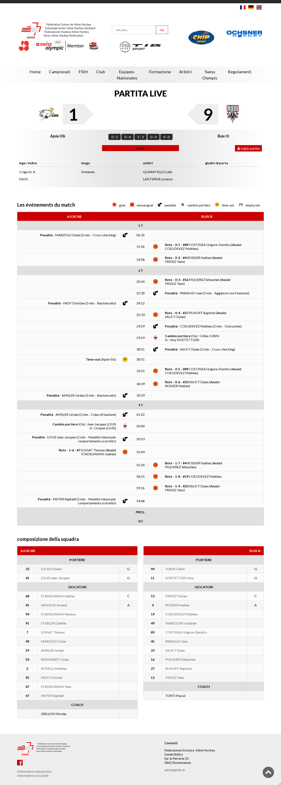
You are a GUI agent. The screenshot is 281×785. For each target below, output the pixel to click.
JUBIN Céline (175, 569)
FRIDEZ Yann (174, 677)
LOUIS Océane (51, 569)
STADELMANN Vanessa (58, 614)
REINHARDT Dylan (55, 659)
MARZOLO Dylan (53, 641)
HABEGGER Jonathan (181, 623)
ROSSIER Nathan (177, 605)
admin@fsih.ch (174, 770)
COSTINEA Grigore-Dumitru (186, 632)
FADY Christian (52, 677)
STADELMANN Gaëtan (58, 596)
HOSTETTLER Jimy (179, 578)
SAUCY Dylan (175, 650)
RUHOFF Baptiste (178, 668)
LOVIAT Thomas (53, 632)
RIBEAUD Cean (176, 641)
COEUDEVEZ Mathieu (181, 614)
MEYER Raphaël (52, 696)
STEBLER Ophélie (53, 623)
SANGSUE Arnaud (54, 605)
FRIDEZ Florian (176, 596)
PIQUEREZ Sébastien (180, 659)
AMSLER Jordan (52, 650)
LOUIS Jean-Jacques (55, 578)
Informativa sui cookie (33, 775)
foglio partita (250, 148)
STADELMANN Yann (56, 686)
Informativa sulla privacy (34, 771)
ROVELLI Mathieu (54, 668)
